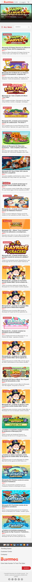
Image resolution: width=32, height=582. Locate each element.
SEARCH (26, 568)
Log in (23, 2)
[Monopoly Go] (16, 46)
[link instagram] (22, 580)
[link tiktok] (16, 580)
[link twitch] (19, 580)
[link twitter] (12, 580)
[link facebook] (9, 580)
